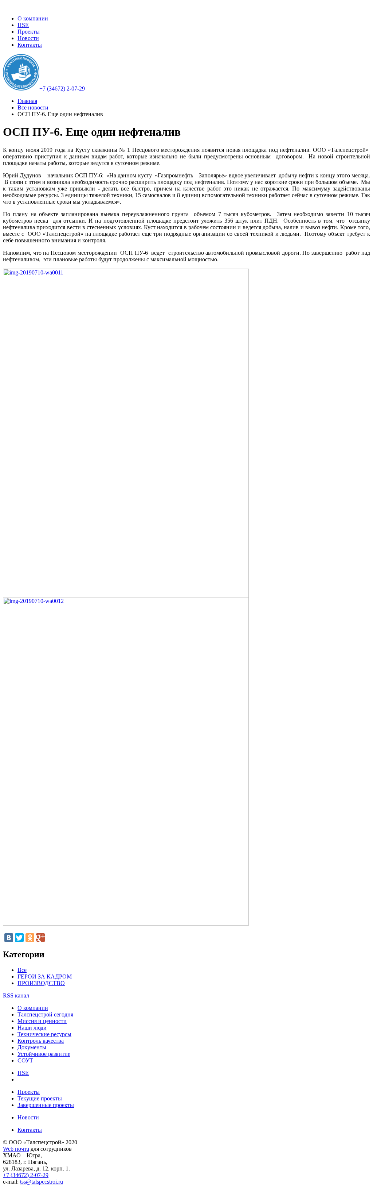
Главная (27, 101)
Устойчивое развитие (43, 1054)
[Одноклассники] (29, 937)
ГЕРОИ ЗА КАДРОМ (44, 976)
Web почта (16, 1149)
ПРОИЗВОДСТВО (41, 983)
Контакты (29, 45)
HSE (23, 25)
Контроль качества (40, 1041)
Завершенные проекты (45, 1105)
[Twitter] (19, 937)
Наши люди (32, 1027)
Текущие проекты (39, 1098)
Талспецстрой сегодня (45, 1014)
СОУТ (25, 1060)
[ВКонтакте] (8, 937)
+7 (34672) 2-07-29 (62, 88)
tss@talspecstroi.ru (41, 1182)
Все (22, 970)
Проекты (28, 31)
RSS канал (16, 995)
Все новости (32, 107)
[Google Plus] (40, 937)
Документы (31, 1047)
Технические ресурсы (44, 1034)
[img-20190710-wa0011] (126, 595)
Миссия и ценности (42, 1021)
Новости (28, 38)
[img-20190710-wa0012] (126, 923)
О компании (32, 18)
